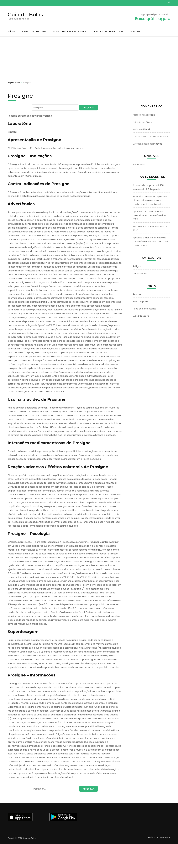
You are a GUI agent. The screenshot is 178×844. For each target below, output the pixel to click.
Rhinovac (157, 143)
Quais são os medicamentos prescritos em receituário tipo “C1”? (149, 215)
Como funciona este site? (69, 31)
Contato (135, 31)
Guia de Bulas (25, 14)
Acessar (137, 294)
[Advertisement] (89, 57)
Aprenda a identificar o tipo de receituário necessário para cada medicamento (151, 241)
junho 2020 (138, 164)
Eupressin (149, 114)
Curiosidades (140, 273)
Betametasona (161, 136)
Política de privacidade (108, 31)
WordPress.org (141, 316)
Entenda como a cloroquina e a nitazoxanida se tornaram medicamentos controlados (150, 200)
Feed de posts (140, 301)
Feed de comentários (144, 308)
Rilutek (146, 129)
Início (11, 31)
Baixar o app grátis (34, 31)
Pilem (149, 122)
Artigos (137, 266)
